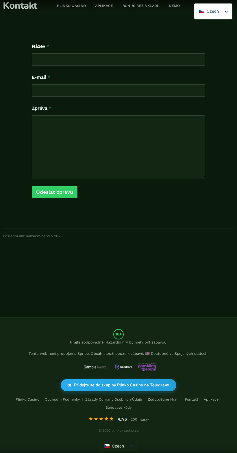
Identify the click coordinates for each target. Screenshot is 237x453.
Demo (174, 5)
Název (40, 46)
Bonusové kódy (118, 407)
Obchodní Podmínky (62, 399)
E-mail (41, 77)
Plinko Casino (27, 399)
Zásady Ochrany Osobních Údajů (113, 399)
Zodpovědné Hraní (163, 399)
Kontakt (191, 399)
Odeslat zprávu (54, 192)
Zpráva (41, 108)
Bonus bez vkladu (141, 5)
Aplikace (104, 5)
